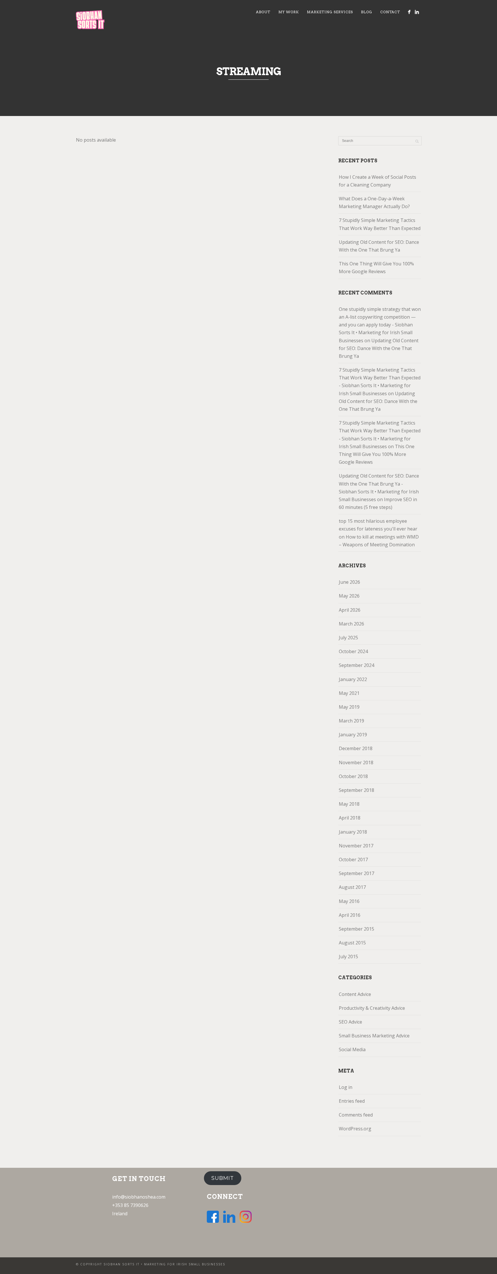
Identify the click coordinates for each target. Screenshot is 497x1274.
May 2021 (349, 693)
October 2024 (353, 651)
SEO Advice (350, 1022)
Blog (366, 12)
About (263, 12)
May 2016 (349, 901)
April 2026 (349, 610)
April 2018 (349, 818)
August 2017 (352, 887)
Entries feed (352, 1101)
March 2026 (351, 624)
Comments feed (356, 1115)
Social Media (352, 1049)
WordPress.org (355, 1128)
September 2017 (356, 873)
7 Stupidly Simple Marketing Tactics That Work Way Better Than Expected (379, 224)
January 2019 (353, 734)
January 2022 (353, 679)
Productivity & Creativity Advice (372, 1008)
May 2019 (349, 707)
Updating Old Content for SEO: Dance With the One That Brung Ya (379, 246)
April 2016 (349, 915)
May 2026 (349, 596)
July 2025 (348, 637)
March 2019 (351, 721)
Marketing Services (330, 12)
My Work (288, 12)
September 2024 (356, 665)
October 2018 (353, 776)
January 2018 (353, 832)
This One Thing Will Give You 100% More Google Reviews (376, 267)
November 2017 (356, 846)
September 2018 (356, 790)
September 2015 (356, 929)
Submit (222, 1178)
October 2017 (353, 859)
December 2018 (355, 748)
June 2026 (349, 582)
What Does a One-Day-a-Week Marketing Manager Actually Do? (374, 202)
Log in (345, 1087)
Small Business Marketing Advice (374, 1035)
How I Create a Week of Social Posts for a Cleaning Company (377, 181)
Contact (390, 12)
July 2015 (348, 956)
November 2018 (356, 762)
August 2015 (352, 943)
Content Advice (355, 994)
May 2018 (349, 804)
